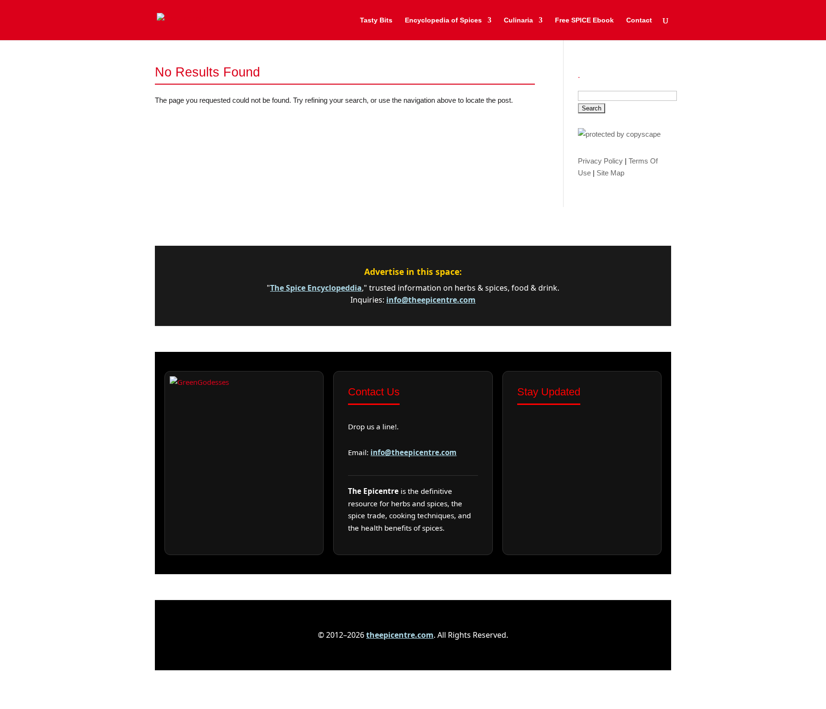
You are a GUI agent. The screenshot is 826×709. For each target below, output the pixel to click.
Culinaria (518, 20)
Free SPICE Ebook (584, 20)
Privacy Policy (600, 161)
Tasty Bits (376, 20)
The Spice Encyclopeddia (316, 288)
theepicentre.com (400, 635)
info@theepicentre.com (431, 300)
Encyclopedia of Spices (443, 20)
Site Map (610, 173)
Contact (639, 20)
